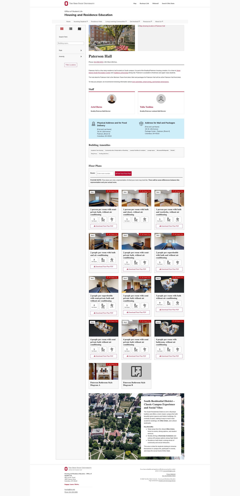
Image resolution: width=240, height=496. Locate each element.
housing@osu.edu (69, 489)
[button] (83, 48)
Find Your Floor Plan (124, 173)
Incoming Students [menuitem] (80, 21)
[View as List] (70, 29)
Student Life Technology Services (167, 480)
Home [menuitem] (68, 21)
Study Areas (94, 153)
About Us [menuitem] (158, 21)
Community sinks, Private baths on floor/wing (116, 150)
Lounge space (151, 150)
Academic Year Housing (97, 150)
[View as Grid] (61, 29)
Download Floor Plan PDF (101, 226)
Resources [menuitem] (146, 21)
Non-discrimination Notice (169, 476)
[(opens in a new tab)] (161, 38)
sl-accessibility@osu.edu (169, 471)
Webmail (155, 3)
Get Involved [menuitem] (134, 21)
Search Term (63, 37)
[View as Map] (79, 29)
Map (134, 3)
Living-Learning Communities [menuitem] (115, 21)
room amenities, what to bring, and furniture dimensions (150, 82)
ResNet (172, 150)
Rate (60, 50)
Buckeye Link (144, 3)
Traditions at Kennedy (121, 73)
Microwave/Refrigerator (163, 150)
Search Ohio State (168, 3)
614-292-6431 (98, 62)
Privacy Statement (171, 474)
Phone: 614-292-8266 (71, 492)
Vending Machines (103, 153)
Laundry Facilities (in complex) (138, 150)
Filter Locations (71, 65)
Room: (92, 173)
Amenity (61, 56)
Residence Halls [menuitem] (96, 21)
